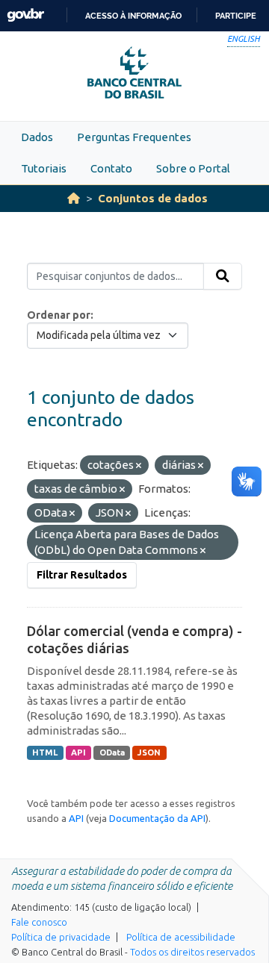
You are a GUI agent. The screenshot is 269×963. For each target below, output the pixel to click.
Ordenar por (58, 315)
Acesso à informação (133, 15)
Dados (37, 137)
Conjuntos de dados (153, 198)
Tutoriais (44, 168)
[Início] (73, 198)
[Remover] (138, 465)
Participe (235, 15)
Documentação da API (157, 818)
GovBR (25, 15)
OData (112, 752)
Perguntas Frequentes (134, 137)
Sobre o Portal (193, 168)
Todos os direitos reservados (192, 952)
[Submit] (222, 276)
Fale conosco (39, 922)
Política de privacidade (61, 937)
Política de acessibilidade (180, 937)
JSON (149, 752)
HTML (45, 752)
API (78, 752)
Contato (111, 168)
